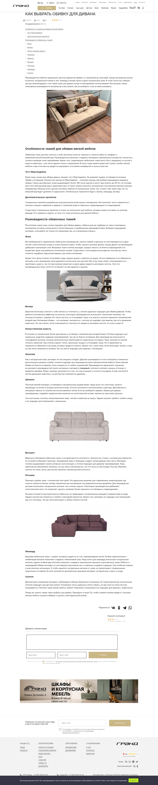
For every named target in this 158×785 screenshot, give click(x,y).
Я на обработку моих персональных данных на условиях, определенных (83, 731)
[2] (110, 619)
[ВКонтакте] (113, 607)
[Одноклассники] (119, 607)
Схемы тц (42, 763)
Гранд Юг (24, 750)
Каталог (49, 8)
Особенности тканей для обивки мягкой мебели (44, 29)
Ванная (113, 8)
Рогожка (30, 66)
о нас (88, 747)
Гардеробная (123, 8)
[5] (117, 619)
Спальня (70, 8)
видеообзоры (44, 754)
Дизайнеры (43, 766)
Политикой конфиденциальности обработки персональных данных (76, 661)
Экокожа (31, 55)
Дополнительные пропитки (38, 36)
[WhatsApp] (130, 607)
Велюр (30, 47)
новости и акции (46, 747)
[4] (115, 619)
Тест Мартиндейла (34, 33)
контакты (90, 750)
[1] (108, 619)
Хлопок (30, 73)
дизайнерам (70, 750)
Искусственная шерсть (36, 51)
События (42, 760)
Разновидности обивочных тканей (38, 40)
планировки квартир (47, 750)
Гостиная (62, 8)
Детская (89, 8)
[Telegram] (124, 607)
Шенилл (30, 58)
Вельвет (30, 62)
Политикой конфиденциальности (78, 732)
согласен (67, 729)
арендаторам (70, 747)
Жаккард (31, 69)
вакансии (90, 754)
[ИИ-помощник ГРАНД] (133, 8)
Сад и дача (80, 8)
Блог (40, 757)
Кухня (97, 8)
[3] (113, 619)
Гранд (22, 747)
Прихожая (104, 8)
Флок (29, 44)
